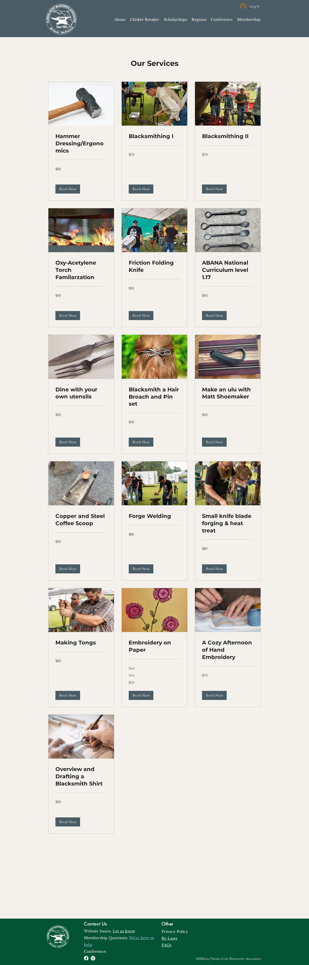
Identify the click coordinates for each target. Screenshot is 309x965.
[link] (81, 143)
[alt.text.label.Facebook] (86, 958)
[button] (67, 189)
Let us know (124, 931)
